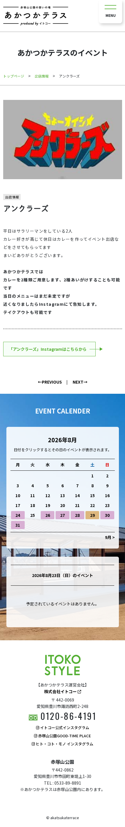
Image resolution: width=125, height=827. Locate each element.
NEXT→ (80, 382)
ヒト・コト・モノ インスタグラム (64, 744)
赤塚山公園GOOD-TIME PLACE (64, 735)
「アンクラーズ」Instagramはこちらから (48, 349)
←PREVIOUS (50, 382)
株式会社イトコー (61, 691)
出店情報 (12, 197)
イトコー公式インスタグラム (64, 727)
